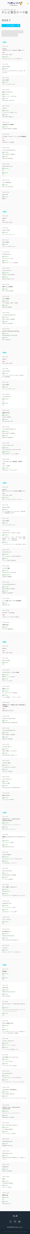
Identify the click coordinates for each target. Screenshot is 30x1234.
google (19, 1221)
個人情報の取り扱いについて (15, 1227)
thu (20, 31)
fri (4, 35)
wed (15, 31)
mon (4, 31)
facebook (15, 1221)
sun (15, 35)
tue (9, 31)
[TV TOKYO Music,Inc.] (15, 3)
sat (9, 35)
